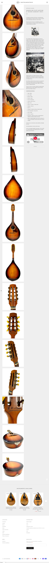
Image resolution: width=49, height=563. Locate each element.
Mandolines (4, 526)
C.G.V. (27, 523)
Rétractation (28, 532)
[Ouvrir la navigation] (2, 2)
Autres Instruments (5, 529)
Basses (3, 524)
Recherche (3, 541)
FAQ (27, 531)
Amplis (3, 531)
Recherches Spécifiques (5, 534)
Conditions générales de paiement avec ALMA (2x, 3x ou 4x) (35, 528)
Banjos (3, 528)
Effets (3, 532)
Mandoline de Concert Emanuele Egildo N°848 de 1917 (11, 508)
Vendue (35, 146)
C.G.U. (27, 524)
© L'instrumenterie (6, 558)
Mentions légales (28, 521)
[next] (46, 501)
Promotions (4, 521)
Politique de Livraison (29, 526)
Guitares (3, 523)
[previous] (3, 501)
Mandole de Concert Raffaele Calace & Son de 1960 (24, 508)
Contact (27, 529)
